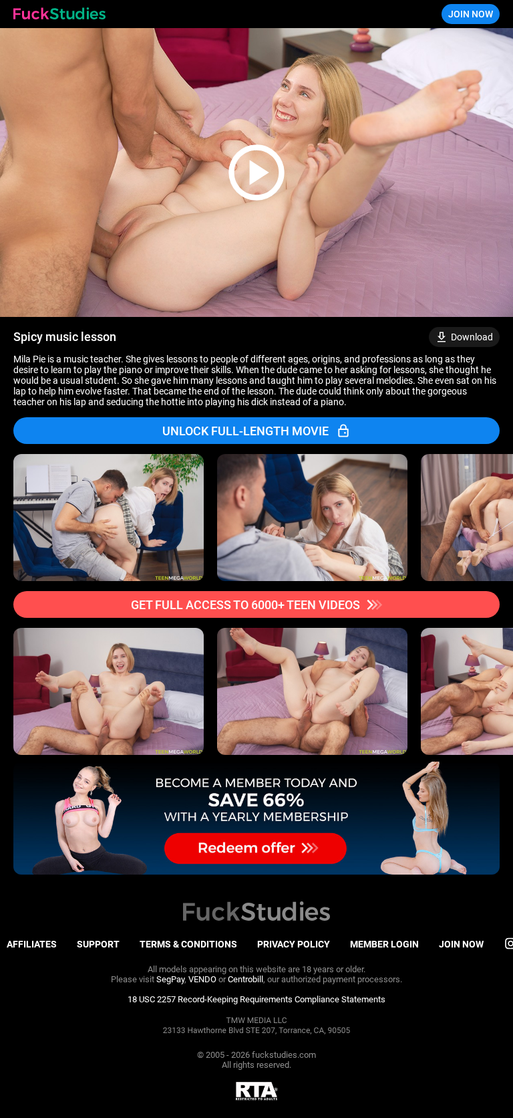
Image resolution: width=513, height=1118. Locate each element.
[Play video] (256, 172)
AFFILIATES (32, 944)
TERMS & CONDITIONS (188, 944)
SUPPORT (98, 944)
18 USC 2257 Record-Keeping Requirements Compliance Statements (256, 999)
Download (472, 337)
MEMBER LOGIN (384, 944)
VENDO (202, 979)
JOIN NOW (470, 14)
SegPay (170, 979)
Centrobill (245, 979)
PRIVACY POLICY (293, 944)
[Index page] (59, 14)
